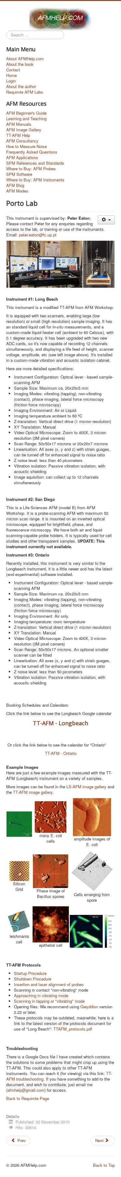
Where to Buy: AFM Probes (31, 168)
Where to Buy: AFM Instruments (35, 180)
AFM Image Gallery (23, 130)
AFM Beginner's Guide (26, 113)
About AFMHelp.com (25, 58)
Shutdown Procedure (32, 979)
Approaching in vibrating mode (41, 995)
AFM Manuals (18, 124)
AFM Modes (17, 191)
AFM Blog (15, 185)
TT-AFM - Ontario (60, 753)
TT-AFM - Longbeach (60, 723)
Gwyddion (89, 1007)
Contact (13, 70)
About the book (20, 64)
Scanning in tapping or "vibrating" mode (49, 1001)
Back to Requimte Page (27, 1098)
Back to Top (104, 1165)
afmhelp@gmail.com (25, 1090)
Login (11, 81)
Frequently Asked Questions (31, 152)
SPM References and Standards (35, 163)
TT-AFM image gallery (32, 792)
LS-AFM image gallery (86, 787)
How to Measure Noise (26, 146)
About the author (21, 86)
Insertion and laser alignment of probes (49, 984)
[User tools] (106, 219)
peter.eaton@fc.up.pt (37, 235)
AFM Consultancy (22, 141)
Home (11, 75)
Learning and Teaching (26, 118)
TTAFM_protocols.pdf (72, 1029)
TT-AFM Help (18, 135)
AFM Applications (22, 157)
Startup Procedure (30, 973)
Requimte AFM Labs (24, 92)
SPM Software (19, 174)
